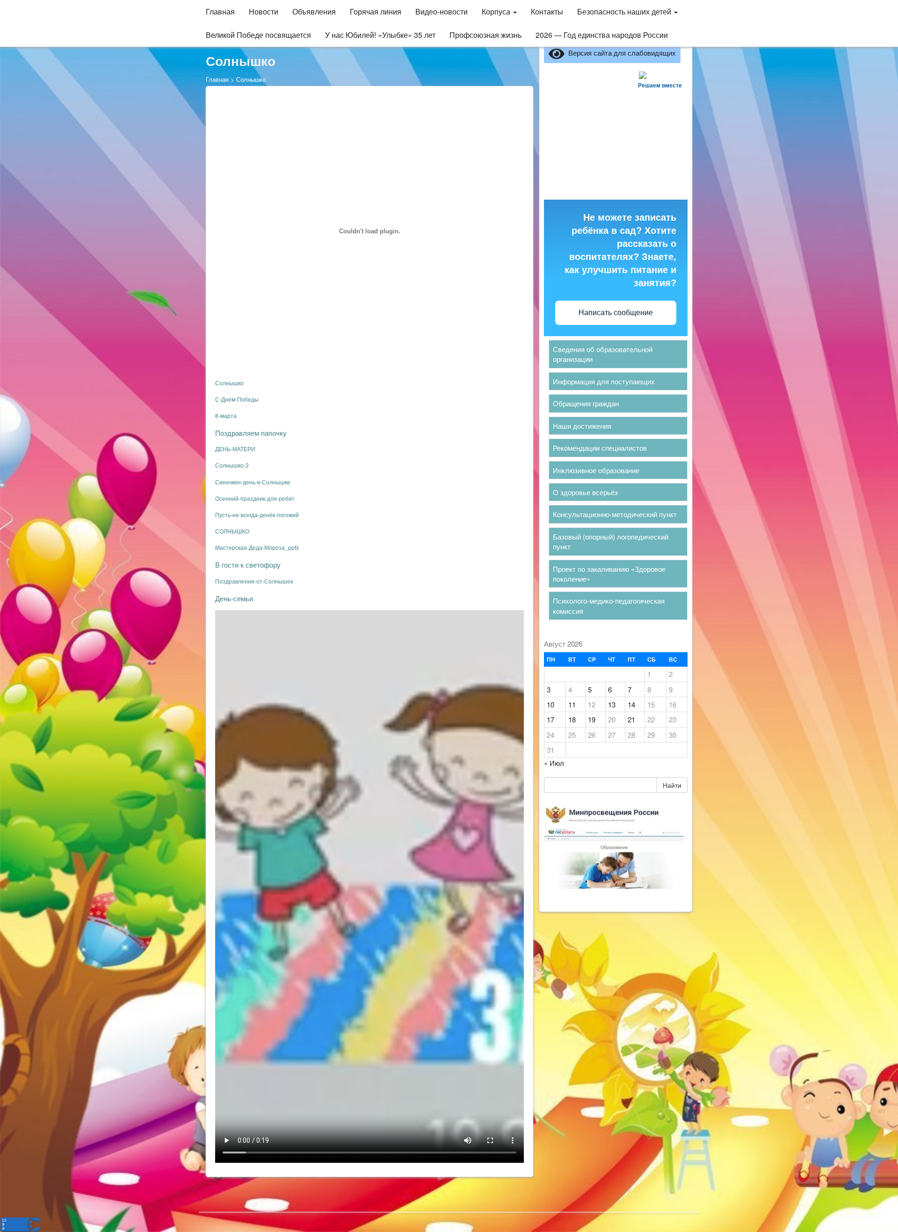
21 (631, 719)
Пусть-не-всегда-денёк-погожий (257, 515)
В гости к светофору (248, 564)
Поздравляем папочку (251, 433)
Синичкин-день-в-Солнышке (252, 482)
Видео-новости (441, 11)
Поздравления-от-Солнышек (254, 581)
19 (591, 719)
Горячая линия (375, 11)
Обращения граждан (586, 403)
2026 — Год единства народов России (602, 34)
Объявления (314, 11)
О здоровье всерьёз (585, 492)
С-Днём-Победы (237, 399)
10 (550, 704)
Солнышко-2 (232, 465)
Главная (220, 11)
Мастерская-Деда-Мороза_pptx (257, 547)
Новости (263, 11)
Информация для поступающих (604, 381)
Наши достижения (582, 426)
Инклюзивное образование (596, 470)
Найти (672, 785)
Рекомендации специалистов (600, 448)
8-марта (226, 415)
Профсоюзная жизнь (485, 34)
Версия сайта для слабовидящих (620, 53)
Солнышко (229, 383)
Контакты (547, 11)
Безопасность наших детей (625, 11)
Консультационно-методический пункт (615, 514)
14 (631, 704)
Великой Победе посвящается (258, 34)
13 (612, 704)
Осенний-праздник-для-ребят (255, 498)
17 (550, 719)
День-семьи (234, 598)
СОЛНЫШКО (232, 531)
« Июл (554, 763)
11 (572, 704)
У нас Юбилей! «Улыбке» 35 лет (380, 34)
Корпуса (497, 11)
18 (572, 719)
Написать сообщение (616, 313)
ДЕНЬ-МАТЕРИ (235, 449)
